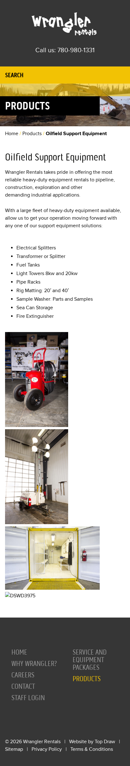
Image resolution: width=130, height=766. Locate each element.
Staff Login (28, 698)
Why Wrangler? (34, 663)
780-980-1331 (76, 50)
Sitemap (14, 749)
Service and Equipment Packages (90, 660)
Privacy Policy (47, 749)
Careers (22, 675)
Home (11, 133)
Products (32, 133)
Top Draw (105, 741)
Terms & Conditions (91, 749)
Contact (23, 686)
